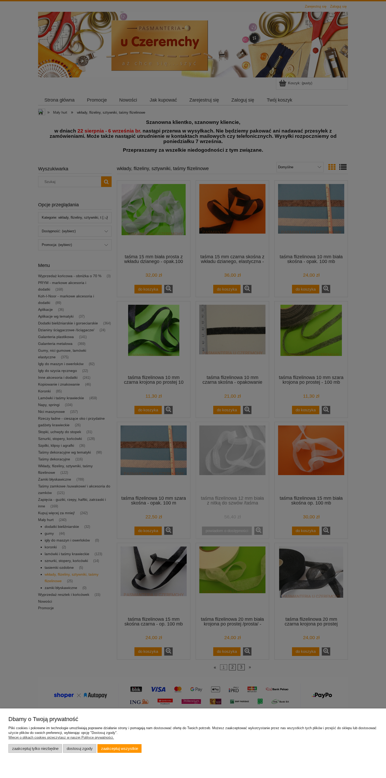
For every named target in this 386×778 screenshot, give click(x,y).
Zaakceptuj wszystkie (119, 748)
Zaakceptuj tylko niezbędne (35, 748)
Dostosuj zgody (80, 748)
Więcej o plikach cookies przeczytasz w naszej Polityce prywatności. (61, 737)
